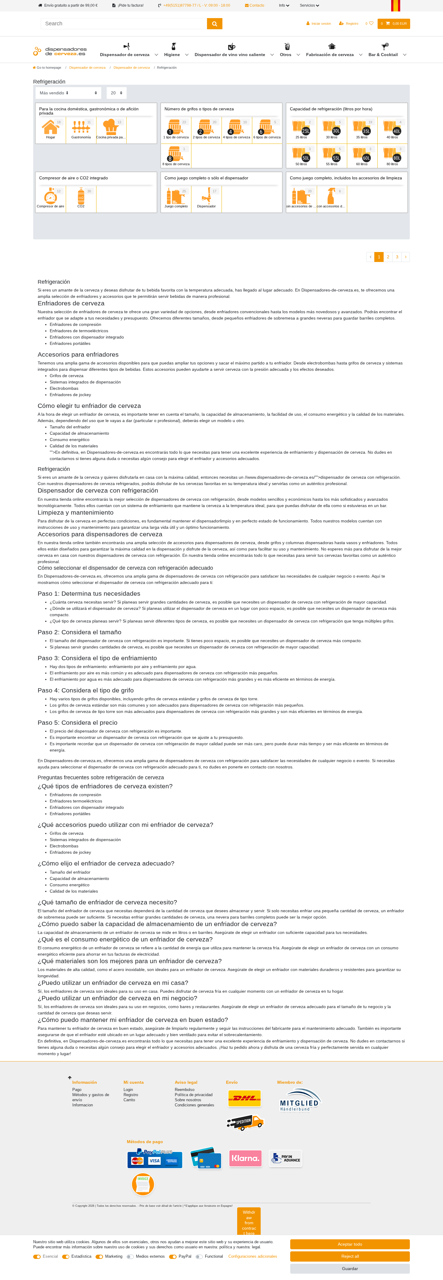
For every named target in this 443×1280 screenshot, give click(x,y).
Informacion (82, 1105)
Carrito (129, 1100)
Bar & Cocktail (384, 54)
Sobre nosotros (188, 1100)
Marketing (113, 1256)
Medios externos (150, 1256)
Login (128, 1089)
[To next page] (405, 257)
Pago (76, 1089)
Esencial (50, 1256)
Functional (214, 1256)
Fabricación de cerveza (330, 54)
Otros (286, 54)
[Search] (214, 23)
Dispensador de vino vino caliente (230, 54)
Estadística (81, 1256)
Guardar (350, 1268)
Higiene (172, 54)
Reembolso (184, 1089)
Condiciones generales (194, 1105)
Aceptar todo (350, 1244)
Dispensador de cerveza (125, 54)
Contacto (256, 5)
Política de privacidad (193, 1094)
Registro (131, 1094)
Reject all (350, 1256)
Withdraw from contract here (249, 1223)
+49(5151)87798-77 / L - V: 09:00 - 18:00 (196, 5)
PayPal (185, 1256)
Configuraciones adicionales (252, 1256)
